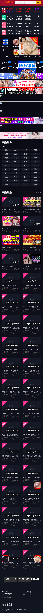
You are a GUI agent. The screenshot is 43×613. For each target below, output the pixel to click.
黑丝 (35, 158)
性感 (25, 150)
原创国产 (10, 19)
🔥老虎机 (27, 68)
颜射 (15, 181)
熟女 (35, 165)
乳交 (15, 177)
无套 (15, 184)
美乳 (25, 154)
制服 (6, 162)
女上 (6, 181)
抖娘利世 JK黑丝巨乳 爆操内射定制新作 (16, 413)
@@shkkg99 (6, 597)
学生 (6, 169)
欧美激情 (28, 19)
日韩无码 (19, 19)
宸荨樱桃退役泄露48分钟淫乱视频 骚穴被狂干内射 (20, 563)
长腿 (15, 158)
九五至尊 (26, 228)
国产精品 (10, 16)
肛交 (35, 177)
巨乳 (35, 154)
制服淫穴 (10, 23)
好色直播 (5, 228)
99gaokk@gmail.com (30, 595)
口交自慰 (19, 23)
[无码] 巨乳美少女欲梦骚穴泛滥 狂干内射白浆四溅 (19, 328)
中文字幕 (37, 16)
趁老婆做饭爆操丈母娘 (31, 209)
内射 (6, 184)
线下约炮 (26, 266)
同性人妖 (10, 26)
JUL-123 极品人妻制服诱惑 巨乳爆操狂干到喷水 (19, 456)
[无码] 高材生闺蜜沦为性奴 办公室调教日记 (17, 541)
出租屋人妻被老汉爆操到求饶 (12, 477)
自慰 (25, 162)
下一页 (21, 579)
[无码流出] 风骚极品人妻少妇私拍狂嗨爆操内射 (18, 392)
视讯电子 (16, 68)
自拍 (15, 150)
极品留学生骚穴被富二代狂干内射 (14, 499)
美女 (15, 169)
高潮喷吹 (28, 34)
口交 (25, 173)
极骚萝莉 (28, 31)
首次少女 (19, 34)
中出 (35, 181)
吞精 (25, 181)
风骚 (35, 150)
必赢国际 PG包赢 (8, 266)
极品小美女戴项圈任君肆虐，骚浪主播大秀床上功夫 (20, 285)
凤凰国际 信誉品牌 (29, 247)
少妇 (35, 169)
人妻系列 (19, 31)
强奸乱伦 (28, 23)
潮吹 (6, 165)
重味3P (10, 31)
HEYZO (36, 31)
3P (25, 184)
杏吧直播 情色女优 (8, 247)
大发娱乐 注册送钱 (8, 209)
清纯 (15, 154)
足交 (6, 177)
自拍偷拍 (28, 16)
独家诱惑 (10, 34)
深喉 (35, 173)
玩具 (15, 162)
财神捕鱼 (37, 68)
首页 (7, 579)
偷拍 (6, 150)
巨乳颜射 (37, 34)
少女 (6, 173)
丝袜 (25, 158)
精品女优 (37, 23)
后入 (25, 177)
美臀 (6, 158)
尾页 (28, 579)
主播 (15, 173)
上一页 (13, 579)
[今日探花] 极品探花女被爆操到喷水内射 (16, 520)
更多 (37, 193)
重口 (35, 184)
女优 (15, 165)
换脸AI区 (19, 26)
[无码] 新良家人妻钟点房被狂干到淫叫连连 (17, 349)
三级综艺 (28, 26)
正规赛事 (16, 63)
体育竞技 (5, 63)
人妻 (25, 169)
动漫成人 (37, 26)
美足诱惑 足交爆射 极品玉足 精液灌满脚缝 (17, 435)
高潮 (35, 162)
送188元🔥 (5, 68)
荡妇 (25, 165)
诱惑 (6, 154)
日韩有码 (19, 16)
